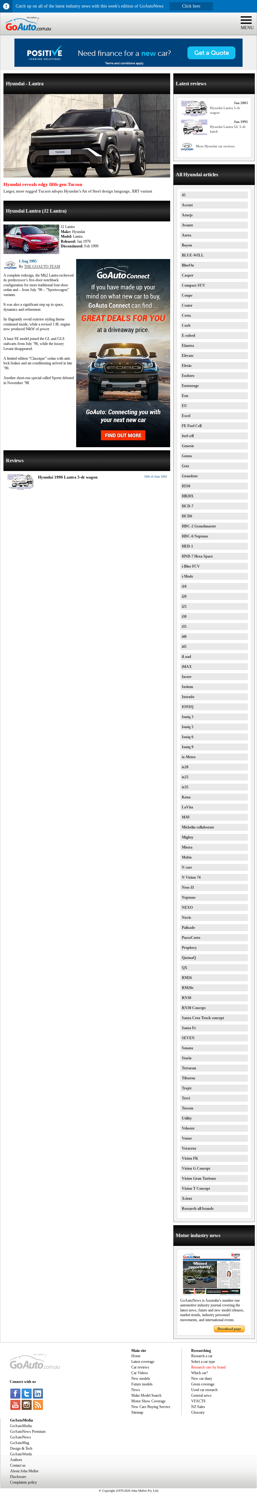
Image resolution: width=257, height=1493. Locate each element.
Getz (185, 466)
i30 (184, 616)
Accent (187, 205)
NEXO (187, 907)
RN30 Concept (194, 1008)
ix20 (185, 767)
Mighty (187, 837)
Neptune (189, 897)
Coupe (187, 295)
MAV (186, 817)
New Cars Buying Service (150, 1407)
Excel (186, 416)
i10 (184, 586)
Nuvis (186, 917)
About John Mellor (24, 1471)
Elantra (188, 345)
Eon (185, 396)
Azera (186, 235)
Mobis (187, 857)
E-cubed (188, 335)
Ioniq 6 (187, 737)
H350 (186, 486)
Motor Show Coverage (148, 1401)
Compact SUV (193, 285)
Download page (229, 1329)
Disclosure (18, 1476)
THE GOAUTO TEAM (42, 266)
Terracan (189, 1068)
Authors (16, 1460)
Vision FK (190, 1158)
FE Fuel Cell (192, 426)
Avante (187, 225)
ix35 (185, 787)
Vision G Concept (196, 1168)
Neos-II (188, 887)
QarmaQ (189, 958)
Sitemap (137, 1412)
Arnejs (187, 215)
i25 (184, 606)
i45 (184, 646)
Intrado (188, 697)
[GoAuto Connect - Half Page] (123, 446)
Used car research (204, 1390)
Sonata (187, 1048)
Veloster (188, 1128)
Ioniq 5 (187, 727)
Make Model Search (146, 1395)
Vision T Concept (196, 1188)
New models (140, 1378)
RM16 (187, 978)
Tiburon (188, 1078)
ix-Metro (189, 757)
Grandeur (190, 476)
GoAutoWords (21, 1454)
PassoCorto (191, 937)
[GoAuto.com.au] (25, 33)
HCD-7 (187, 506)
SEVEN (188, 1038)
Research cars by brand (208, 1367)
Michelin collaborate (198, 827)
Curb (186, 325)
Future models (142, 1384)
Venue (187, 1138)
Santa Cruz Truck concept (203, 1018)
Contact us (18, 1465)
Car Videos (139, 1373)
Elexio (186, 365)
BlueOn (188, 265)
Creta (186, 315)
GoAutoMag (19, 1443)
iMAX (187, 666)
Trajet (186, 1088)
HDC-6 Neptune (195, 536)
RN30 (186, 998)
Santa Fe (189, 1028)
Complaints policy (23, 1482)
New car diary (201, 1378)
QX (184, 968)
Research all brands (198, 1208)
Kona (186, 797)
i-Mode (187, 576)
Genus (187, 456)
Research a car (201, 1356)
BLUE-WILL (193, 255)
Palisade (188, 927)
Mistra (187, 847)
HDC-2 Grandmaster (199, 526)
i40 (184, 636)
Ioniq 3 (187, 717)
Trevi (186, 1098)
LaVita (187, 807)
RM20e (187, 988)
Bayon (187, 245)
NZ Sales (198, 1407)
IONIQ (187, 707)
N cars (187, 867)
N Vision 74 (191, 877)
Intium (187, 687)
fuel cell (188, 436)
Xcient (187, 1198)
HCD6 (187, 516)
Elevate (187, 355)
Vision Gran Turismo (199, 1178)
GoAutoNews (20, 1437)
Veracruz (189, 1148)
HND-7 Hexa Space (197, 556)
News (135, 1390)
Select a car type (203, 1361)
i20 (184, 596)
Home (135, 1356)
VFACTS (198, 1401)
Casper (187, 275)
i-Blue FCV (191, 566)
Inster (186, 677)
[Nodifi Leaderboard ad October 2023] (128, 65)
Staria (186, 1058)
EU (184, 406)
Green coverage (202, 1384)
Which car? (199, 1373)
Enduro (188, 375)
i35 (184, 626)
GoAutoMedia (21, 1426)
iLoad (186, 656)
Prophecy (189, 947)
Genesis (188, 446)
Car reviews (140, 1367)
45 (184, 195)
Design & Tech (21, 1448)
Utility (187, 1118)
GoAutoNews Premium (27, 1431)
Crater (187, 305)
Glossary (198, 1412)
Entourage (190, 386)
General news (201, 1395)
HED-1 (187, 546)
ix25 (185, 777)
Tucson (187, 1108)
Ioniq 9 (187, 747)
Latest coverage (142, 1361)
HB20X (188, 496)
